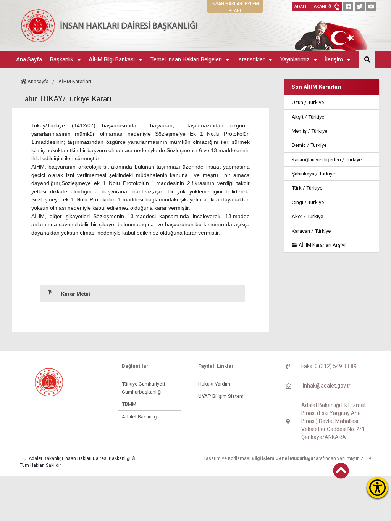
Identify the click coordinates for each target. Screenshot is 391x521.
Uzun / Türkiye (308, 102)
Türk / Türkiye (307, 188)
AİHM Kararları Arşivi (321, 245)
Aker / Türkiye (307, 216)
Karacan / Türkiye (311, 231)
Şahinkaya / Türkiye (313, 173)
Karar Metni (75, 294)
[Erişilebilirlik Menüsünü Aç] (377, 487)
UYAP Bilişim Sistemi (221, 396)
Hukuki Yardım (214, 384)
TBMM (129, 404)
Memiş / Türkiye (309, 131)
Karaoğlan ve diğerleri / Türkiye (327, 159)
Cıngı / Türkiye (308, 202)
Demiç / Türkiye (309, 145)
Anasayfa (38, 81)
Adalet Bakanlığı (140, 417)
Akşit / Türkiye (308, 117)
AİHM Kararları (74, 81)
